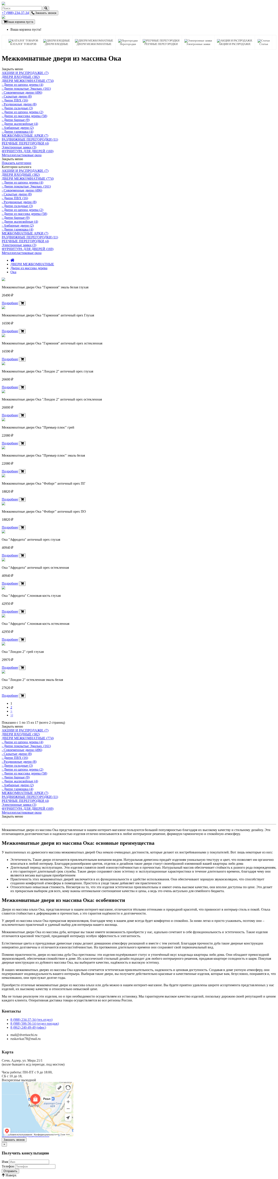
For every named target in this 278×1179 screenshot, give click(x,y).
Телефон (8, 1166)
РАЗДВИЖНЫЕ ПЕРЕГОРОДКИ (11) (30, 139)
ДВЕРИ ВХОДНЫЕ (56, 44)
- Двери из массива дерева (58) (24, 116)
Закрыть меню (12, 69)
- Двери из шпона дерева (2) (22, 112)
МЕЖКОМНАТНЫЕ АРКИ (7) (25, 135)
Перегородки (128, 44)
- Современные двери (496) (22, 92)
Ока (13, 272)
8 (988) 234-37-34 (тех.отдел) (31, 1019)
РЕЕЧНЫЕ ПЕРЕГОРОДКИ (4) (25, 143)
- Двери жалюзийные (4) (20, 124)
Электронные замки (198, 44)
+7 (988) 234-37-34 (15, 13)
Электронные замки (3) (19, 147)
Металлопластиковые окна (21, 155)
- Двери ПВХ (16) (15, 100)
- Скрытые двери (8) (17, 96)
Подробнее (10, 303)
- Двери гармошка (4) (17, 131)
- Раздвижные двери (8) (19, 104)
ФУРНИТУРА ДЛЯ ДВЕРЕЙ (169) (27, 151)
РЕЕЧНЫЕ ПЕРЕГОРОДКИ (161, 44)
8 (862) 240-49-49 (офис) (28, 1027)
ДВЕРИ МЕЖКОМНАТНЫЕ (94, 44)
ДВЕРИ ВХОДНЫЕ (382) (21, 77)
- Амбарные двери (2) (18, 128)
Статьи (263, 44)
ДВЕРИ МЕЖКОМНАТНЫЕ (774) (28, 81)
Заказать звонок (45, 13)
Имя (5, 1162)
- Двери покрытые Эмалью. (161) (26, 88)
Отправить (10, 1171)
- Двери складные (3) (17, 108)
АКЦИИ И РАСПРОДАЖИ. (235, 44)
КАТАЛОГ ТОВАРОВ (23, 44)
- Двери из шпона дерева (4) (22, 84)
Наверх (11, 1175)
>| (11, 715)
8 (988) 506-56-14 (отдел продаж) (34, 1023)
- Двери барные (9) (16, 120)
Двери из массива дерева (28, 268)
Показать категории (16, 163)
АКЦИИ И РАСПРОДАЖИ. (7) (25, 73)
